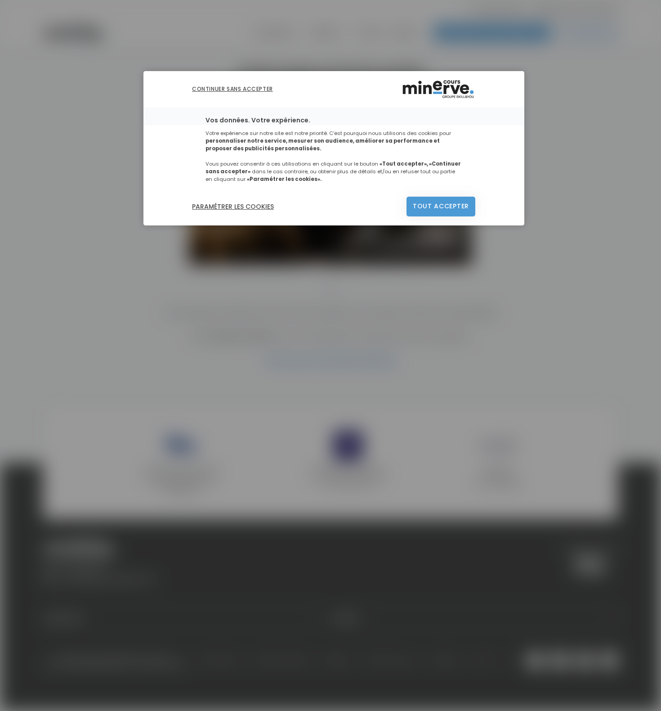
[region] (333, 148)
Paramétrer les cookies (233, 206)
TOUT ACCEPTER (441, 206)
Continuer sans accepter (232, 89)
